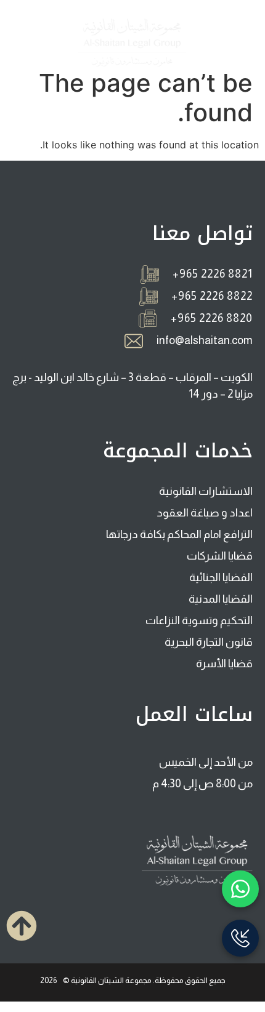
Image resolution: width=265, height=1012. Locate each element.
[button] (236, 43)
